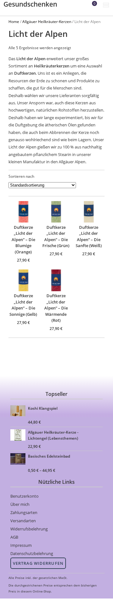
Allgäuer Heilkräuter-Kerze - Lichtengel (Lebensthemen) (53, 434)
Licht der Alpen (31, 58)
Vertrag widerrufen (38, 563)
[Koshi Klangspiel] (18, 411)
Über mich (20, 504)
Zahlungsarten (23, 512)
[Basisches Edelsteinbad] (18, 459)
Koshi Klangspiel (42, 408)
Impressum (21, 545)
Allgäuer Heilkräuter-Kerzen (46, 21)
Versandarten (23, 520)
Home (13, 21)
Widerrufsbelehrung (29, 529)
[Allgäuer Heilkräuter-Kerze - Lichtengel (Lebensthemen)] (18, 435)
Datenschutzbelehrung (31, 553)
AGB (14, 537)
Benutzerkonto (24, 496)
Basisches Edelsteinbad (49, 456)
